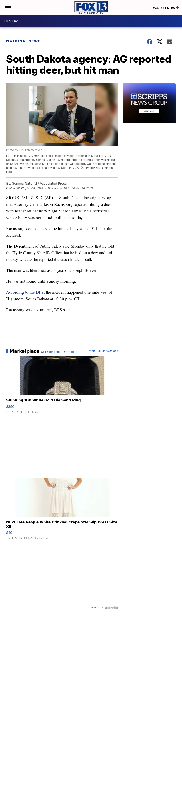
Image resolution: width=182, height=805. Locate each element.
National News (23, 41)
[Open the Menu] (7, 7)
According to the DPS (25, 292)
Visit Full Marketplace (103, 351)
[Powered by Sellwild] (111, 607)
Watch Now (164, 8)
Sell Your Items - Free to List (60, 351)
